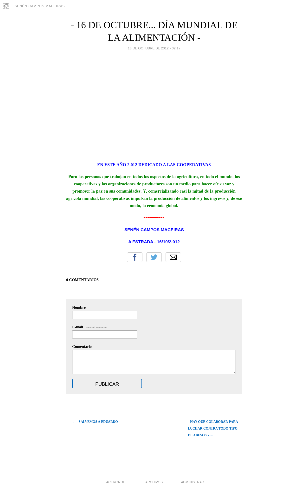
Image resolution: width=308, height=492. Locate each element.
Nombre (79, 307)
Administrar (192, 482)
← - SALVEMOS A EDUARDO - (96, 422)
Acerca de (115, 482)
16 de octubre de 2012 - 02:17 (154, 48)
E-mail (90, 327)
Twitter (154, 257)
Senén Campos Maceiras (40, 6)
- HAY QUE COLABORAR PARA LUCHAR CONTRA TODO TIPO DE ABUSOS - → (213, 428)
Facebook (134, 257)
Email (173, 257)
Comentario (82, 346)
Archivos (154, 482)
